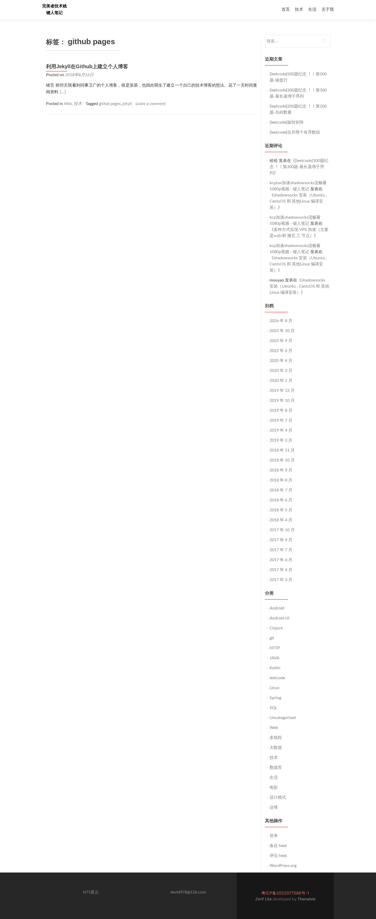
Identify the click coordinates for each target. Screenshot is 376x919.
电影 (274, 787)
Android (277, 608)
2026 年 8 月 (281, 321)
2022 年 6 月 (281, 351)
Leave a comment (151, 104)
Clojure (276, 628)
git (272, 638)
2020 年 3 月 (281, 371)
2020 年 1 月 (281, 381)
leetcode (277, 678)
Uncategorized (283, 718)
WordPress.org (283, 866)
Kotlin (275, 668)
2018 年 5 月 (281, 510)
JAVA (274, 658)
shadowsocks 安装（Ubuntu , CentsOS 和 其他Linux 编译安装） (298, 201)
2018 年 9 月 (281, 470)
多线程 (276, 738)
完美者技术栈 (54, 6)
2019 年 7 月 (281, 420)
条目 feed (278, 846)
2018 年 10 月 (282, 460)
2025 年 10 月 (282, 331)
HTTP (275, 648)
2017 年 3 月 (281, 580)
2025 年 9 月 (281, 341)
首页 (286, 9)
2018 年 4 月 (281, 520)
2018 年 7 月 (281, 490)
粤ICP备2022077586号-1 (285, 893)
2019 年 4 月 (281, 430)
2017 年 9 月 (281, 540)
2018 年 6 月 (281, 500)
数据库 (276, 767)
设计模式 (278, 797)
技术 (299, 9)
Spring (275, 698)
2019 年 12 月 (282, 390)
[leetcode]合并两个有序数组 (295, 132)
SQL (273, 708)
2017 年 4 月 (281, 570)
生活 (312, 9)
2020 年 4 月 (281, 361)
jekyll (127, 104)
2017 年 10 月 (282, 530)
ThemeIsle (306, 899)
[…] (63, 91)
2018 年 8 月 (281, 480)
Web (68, 104)
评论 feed (278, 856)
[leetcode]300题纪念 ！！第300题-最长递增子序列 (299, 167)
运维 (274, 807)
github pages (109, 104)
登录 (274, 836)
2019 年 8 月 (281, 410)
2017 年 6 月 (281, 560)
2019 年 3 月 (281, 440)
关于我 (328, 9)
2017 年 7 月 (281, 550)
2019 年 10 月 (282, 400)
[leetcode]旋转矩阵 (287, 122)
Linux (274, 688)
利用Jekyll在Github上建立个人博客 (87, 66)
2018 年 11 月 (282, 450)
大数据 (276, 748)
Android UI (279, 618)
